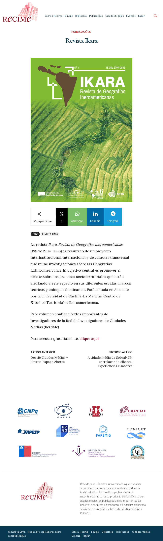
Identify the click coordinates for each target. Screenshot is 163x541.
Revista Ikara (50, 233)
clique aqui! (89, 338)
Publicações (81, 31)
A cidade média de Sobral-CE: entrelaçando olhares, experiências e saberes (110, 361)
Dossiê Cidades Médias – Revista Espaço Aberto (49, 359)
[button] (155, 16)
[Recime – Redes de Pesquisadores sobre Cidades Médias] (20, 12)
